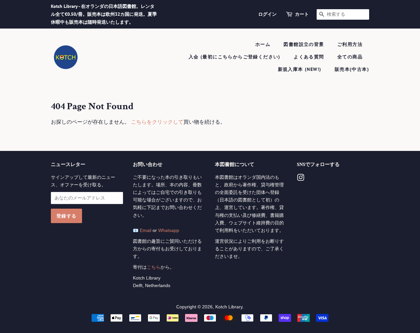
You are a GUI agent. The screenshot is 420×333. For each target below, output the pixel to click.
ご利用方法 (350, 44)
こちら (153, 267)
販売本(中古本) (352, 69)
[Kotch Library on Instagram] (300, 179)
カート (302, 14)
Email (145, 230)
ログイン (267, 14)
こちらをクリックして (157, 122)
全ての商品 (350, 57)
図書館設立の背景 (304, 44)
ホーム (262, 44)
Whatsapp (168, 230)
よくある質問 (309, 57)
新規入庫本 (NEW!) (300, 69)
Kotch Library (228, 306)
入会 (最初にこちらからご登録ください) (235, 57)
